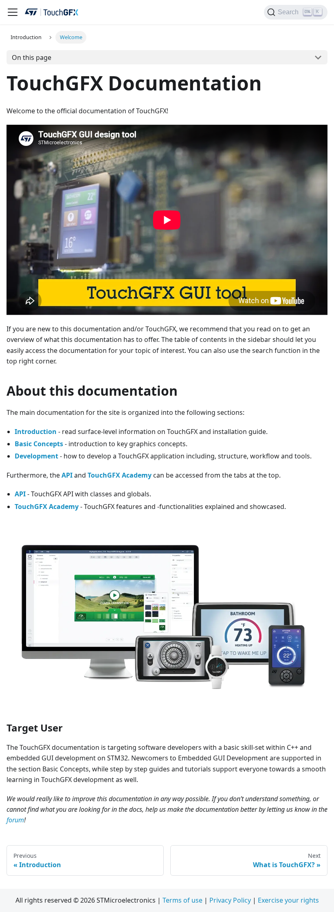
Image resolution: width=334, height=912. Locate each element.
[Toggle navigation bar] (13, 12)
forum (15, 819)
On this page (31, 57)
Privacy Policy (230, 900)
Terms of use (182, 900)
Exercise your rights (288, 900)
